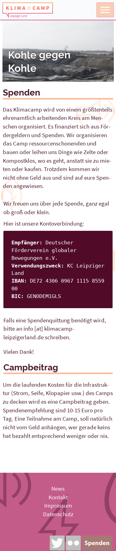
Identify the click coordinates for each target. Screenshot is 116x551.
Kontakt (58, 497)
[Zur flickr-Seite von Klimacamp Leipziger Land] (73, 543)
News (58, 488)
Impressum (58, 505)
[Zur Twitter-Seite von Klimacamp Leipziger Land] (57, 543)
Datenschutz (58, 514)
